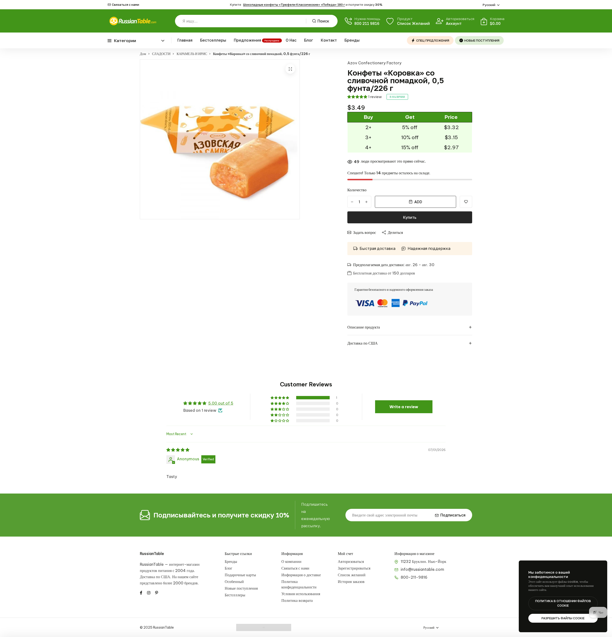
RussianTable (152, 553)
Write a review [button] (403, 406)
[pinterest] (156, 592)
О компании (291, 561)
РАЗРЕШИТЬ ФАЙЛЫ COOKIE (563, 618)
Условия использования (300, 593)
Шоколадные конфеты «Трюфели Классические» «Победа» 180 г (294, 4)
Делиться (395, 232)
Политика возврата (297, 600)
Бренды (352, 40)
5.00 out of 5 (220, 403)
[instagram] (148, 592)
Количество (356, 189)
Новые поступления (241, 588)
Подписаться (452, 515)
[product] (290, 69)
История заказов (351, 581)
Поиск (323, 21)
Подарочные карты (240, 574)
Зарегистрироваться (354, 568)
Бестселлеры (213, 40)
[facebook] (141, 592)
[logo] (133, 21)
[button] (357, 96)
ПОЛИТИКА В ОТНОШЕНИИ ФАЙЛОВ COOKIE (563, 603)
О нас (291, 40)
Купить (409, 217)
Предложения (247, 40)
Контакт (329, 40)
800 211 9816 (366, 23)
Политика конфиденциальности (299, 584)
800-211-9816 (414, 577)
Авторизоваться (351, 561)
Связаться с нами (125, 4)
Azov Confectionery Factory (374, 62)
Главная (184, 40)
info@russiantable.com (422, 569)
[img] (177, 449)
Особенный (234, 581)
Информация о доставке (301, 574)
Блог (308, 40)
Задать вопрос (364, 232)
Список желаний (352, 574)
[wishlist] (466, 202)
